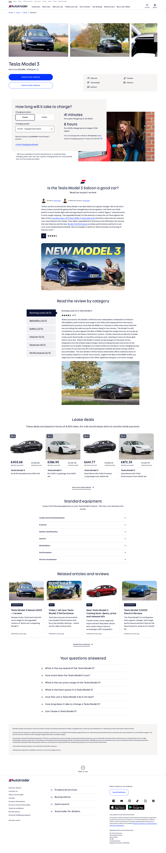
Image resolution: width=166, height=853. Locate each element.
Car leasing (97, 7)
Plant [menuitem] (55, 1)
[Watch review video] (83, 267)
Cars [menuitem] (10, 1)
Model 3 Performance (77, 224)
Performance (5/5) (40, 353)
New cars (46, 7)
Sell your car (58, 7)
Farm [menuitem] (50, 1)
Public (44, 117)
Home (11, 13)
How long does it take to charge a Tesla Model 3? (72, 704)
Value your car (71, 7)
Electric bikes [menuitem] (62, 1)
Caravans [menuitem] (37, 1)
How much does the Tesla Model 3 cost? (67, 675)
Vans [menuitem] (15, 1)
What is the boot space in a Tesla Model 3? (69, 690)
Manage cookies (14, 820)
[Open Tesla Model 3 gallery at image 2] (100, 40)
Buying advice (63, 797)
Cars (18, 13)
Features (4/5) (37, 345)
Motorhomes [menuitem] (27, 1)
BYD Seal (70, 218)
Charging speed (22, 124)
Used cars (36, 7)
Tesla (25, 13)
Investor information (17, 801)
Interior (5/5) (37, 337)
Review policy (14, 812)
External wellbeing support (20, 815)
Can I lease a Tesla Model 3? (61, 711)
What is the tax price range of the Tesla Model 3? (72, 683)
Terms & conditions (16, 808)
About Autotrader (16, 795)
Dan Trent (57, 200)
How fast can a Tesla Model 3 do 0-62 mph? (69, 697)
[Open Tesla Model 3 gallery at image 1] (38, 40)
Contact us (13, 791)
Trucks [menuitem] (44, 1)
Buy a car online (123, 7)
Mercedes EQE (88, 218)
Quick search (62, 804)
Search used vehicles (31, 85)
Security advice (15, 788)
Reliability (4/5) (38, 321)
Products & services (66, 790)
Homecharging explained (26, 145)
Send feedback (119, 792)
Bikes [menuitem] (20, 1)
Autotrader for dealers (67, 811)
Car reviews (85, 7)
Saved (147, 7)
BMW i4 (77, 218)
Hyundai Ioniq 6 (58, 218)
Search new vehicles (31, 77)
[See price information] (38, 70)
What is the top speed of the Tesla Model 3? (70, 668)
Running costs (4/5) (40, 313)
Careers (12, 798)
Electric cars (109, 7)
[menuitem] (36, 7)
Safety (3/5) (36, 329)
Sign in (155, 7)
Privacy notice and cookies (19, 805)
